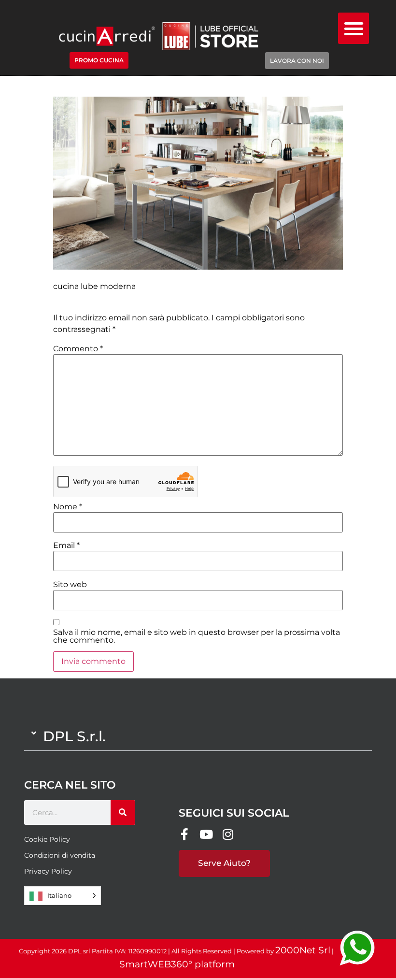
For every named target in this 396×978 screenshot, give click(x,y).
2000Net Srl (302, 950)
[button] (353, 28)
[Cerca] (123, 812)
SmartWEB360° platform (177, 964)
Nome (67, 507)
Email (66, 545)
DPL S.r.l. (74, 736)
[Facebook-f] (185, 834)
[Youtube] (206, 834)
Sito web (70, 585)
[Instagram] (228, 834)
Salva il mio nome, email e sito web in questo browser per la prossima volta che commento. (196, 636)
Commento (78, 349)
